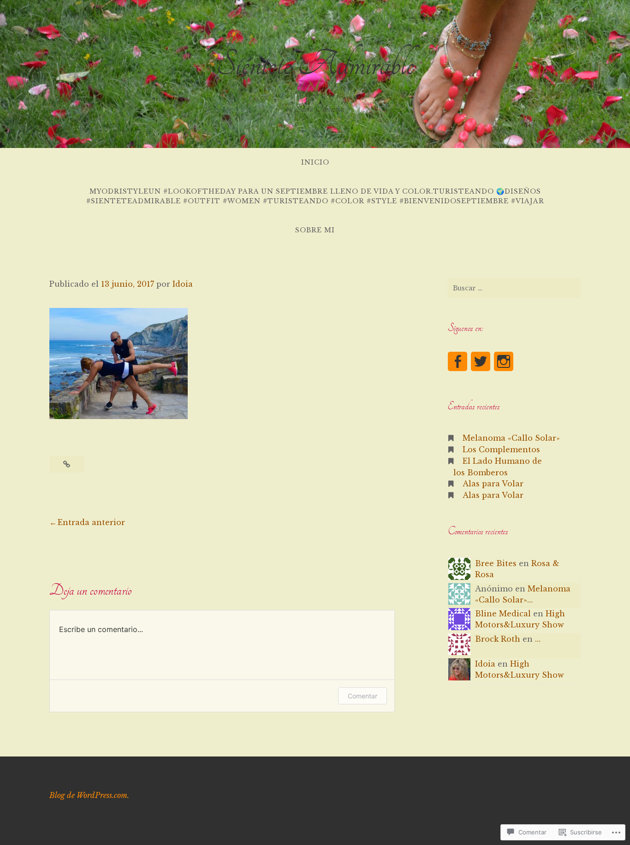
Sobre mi (315, 230)
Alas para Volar (493, 483)
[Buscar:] (514, 288)
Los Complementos (501, 449)
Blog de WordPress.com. (89, 795)
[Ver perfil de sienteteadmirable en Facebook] (457, 361)
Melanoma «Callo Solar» (511, 438)
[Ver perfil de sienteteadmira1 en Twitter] (480, 361)
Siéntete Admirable (315, 64)
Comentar (362, 696)
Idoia (182, 284)
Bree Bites (496, 563)
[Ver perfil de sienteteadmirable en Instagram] (503, 361)
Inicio (315, 162)
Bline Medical (503, 613)
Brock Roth (497, 639)
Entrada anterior (91, 522)
